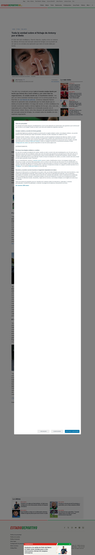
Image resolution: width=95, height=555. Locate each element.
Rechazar (43, 431)
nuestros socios (37, 160)
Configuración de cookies (22, 142)
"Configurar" (19, 166)
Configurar (57, 431)
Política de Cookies (34, 141)
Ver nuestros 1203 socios (22, 185)
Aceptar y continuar (72, 431)
